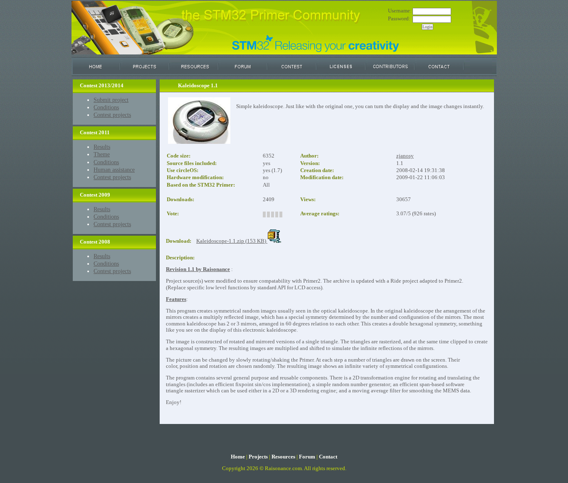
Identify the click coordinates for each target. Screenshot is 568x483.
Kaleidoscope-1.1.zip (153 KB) (231, 241)
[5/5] (280, 214)
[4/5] (276, 214)
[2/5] (268, 214)
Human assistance (114, 169)
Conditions (106, 107)
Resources (283, 457)
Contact (328, 457)
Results (102, 146)
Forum (307, 457)
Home (238, 457)
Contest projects (112, 114)
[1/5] (264, 214)
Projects (258, 457)
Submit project (111, 99)
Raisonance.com (283, 468)
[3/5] (272, 214)
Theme (102, 154)
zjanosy (405, 156)
